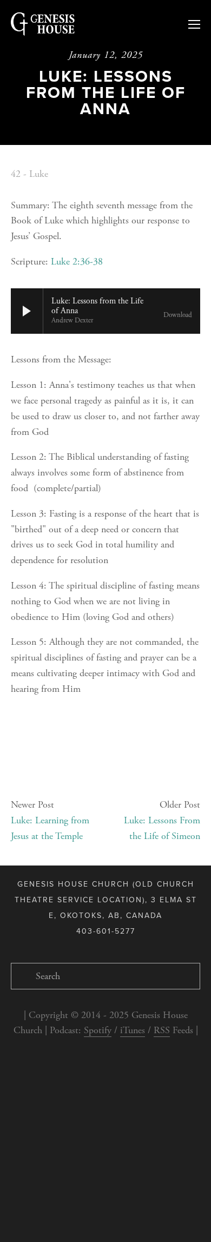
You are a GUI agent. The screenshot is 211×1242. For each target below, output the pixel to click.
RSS (162, 1030)
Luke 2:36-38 (77, 261)
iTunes (132, 1030)
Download (177, 315)
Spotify (97, 1030)
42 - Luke (29, 174)
